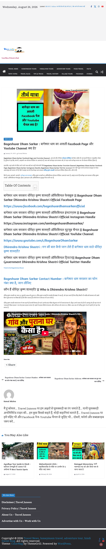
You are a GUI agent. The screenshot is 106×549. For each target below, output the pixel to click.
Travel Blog (25, 74)
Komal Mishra (22, 153)
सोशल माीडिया (67, 158)
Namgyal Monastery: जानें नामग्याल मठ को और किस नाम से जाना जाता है (86, 467)
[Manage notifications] (101, 544)
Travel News (13, 69)
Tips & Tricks (38, 74)
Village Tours (67, 74)
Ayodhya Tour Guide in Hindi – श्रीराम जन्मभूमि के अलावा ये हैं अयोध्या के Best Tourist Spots (17, 467)
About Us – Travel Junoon (16, 514)
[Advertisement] (53, 24)
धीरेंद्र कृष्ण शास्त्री (49, 170)
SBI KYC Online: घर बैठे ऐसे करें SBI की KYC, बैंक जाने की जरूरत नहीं (65, 6)
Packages (79, 74)
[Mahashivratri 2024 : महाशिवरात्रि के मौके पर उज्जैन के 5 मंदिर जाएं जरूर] (53, 443)
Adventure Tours (63, 69)
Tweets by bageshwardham (14, 268)
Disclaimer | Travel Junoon (17, 502)
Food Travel (78, 69)
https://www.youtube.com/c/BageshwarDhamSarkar (41, 240)
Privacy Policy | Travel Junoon (19, 508)
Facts (89, 69)
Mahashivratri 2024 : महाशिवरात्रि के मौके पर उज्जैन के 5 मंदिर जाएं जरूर (52, 467)
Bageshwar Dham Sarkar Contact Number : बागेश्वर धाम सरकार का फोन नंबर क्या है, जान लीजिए (28, 379)
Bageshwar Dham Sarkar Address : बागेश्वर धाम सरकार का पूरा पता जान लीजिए (78, 380)
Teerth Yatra (8, 139)
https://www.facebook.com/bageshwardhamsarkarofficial (44, 206)
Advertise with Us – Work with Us (21, 521)
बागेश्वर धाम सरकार (26, 175)
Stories (89, 74)
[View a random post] (101, 71)
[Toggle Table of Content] (34, 187)
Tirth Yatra (12, 74)
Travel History (52, 74)
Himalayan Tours (46, 69)
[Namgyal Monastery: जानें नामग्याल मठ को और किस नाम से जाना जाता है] (88, 443)
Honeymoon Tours (28, 69)
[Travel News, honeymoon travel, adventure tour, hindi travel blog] (4, 71)
